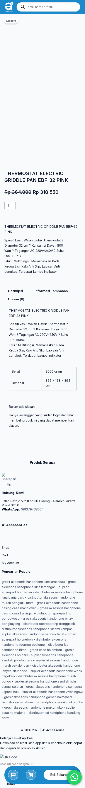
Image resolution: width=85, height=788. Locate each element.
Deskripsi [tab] (15, 291)
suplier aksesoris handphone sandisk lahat (33, 634)
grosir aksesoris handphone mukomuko (33, 707)
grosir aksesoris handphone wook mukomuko (49, 702)
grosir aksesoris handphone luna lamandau (33, 582)
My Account (10, 563)
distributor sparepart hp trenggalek (49, 624)
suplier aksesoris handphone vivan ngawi (52, 692)
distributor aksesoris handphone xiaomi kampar (37, 629)
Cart (5, 555)
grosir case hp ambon (46, 650)
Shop (5, 548)
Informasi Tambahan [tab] (51, 291)
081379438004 (32, 509)
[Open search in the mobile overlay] (48, 7)
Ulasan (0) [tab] (16, 299)
